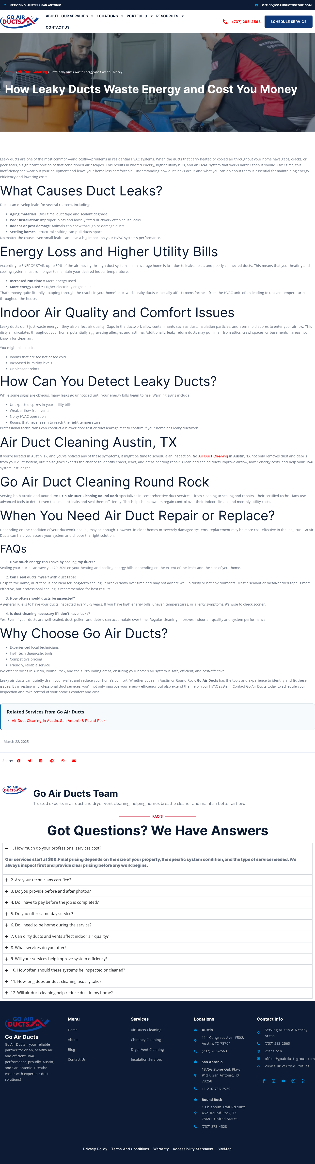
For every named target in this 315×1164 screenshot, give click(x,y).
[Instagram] (274, 1081)
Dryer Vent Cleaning (147, 1049)
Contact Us (57, 27)
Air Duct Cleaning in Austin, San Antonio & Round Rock (59, 720)
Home (10, 71)
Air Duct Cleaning (32, 71)
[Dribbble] (293, 1081)
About (52, 16)
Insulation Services (146, 1059)
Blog (71, 1049)
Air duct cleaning (213, 456)
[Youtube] (283, 1081)
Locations (107, 16)
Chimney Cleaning (146, 1039)
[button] (18, 760)
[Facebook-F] (264, 1081)
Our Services (74, 16)
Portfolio (137, 16)
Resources (167, 16)
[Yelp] (303, 1081)
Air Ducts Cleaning (146, 1029)
